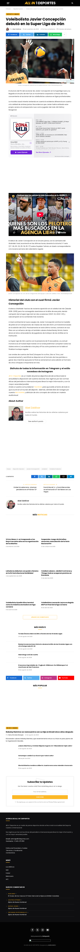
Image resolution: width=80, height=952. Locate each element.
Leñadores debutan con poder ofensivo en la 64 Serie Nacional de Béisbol (22, 572)
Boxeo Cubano (12, 728)
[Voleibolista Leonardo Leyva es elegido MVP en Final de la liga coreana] (57, 591)
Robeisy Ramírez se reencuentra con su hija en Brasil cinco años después (39, 732)
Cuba (9, 469)
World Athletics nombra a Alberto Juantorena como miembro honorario (45, 765)
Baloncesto (9, 876)
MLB (7, 870)
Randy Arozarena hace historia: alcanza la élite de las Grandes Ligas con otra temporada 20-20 (45, 645)
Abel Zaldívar (16, 29)
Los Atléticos (10, 867)
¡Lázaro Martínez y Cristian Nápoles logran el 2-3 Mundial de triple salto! (45, 746)
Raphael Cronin (13, 906)
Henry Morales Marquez (16, 735)
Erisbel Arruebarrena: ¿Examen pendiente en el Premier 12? (25, 488)
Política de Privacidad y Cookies (16, 848)
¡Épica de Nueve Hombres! (17, 902)
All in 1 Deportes (15, 376)
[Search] (72, 3)
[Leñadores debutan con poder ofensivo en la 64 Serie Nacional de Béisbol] (22, 559)
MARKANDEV (52, 945)
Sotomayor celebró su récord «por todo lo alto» (36, 756)
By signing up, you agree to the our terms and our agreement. (41, 802)
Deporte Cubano (13, 14)
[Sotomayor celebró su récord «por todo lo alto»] (11, 758)
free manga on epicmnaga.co (17, 912)
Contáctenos (10, 853)
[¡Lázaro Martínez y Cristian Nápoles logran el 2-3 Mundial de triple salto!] (11, 748)
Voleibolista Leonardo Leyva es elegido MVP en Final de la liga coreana (57, 604)
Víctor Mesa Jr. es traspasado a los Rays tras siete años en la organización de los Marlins (22, 541)
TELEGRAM (38, 387)
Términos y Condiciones (14, 850)
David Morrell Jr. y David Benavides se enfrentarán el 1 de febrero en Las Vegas (57, 489)
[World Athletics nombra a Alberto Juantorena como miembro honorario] (11, 768)
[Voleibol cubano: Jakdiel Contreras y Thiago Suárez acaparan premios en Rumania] (57, 559)
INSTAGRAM (19, 392)
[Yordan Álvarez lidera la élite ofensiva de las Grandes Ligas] (11, 636)
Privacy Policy (53, 802)
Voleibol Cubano (55, 469)
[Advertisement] (40, 175)
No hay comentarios (48, 29)
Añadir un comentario (40, 617)
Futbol (8, 873)
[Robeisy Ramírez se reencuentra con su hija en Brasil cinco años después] (40, 710)
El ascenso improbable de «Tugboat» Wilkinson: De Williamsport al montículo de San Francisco (43, 666)
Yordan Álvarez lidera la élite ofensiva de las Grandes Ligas (40, 634)
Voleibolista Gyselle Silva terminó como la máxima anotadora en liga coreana (21, 605)
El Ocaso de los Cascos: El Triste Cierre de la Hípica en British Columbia (33, 896)
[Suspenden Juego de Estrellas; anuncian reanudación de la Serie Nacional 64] (57, 527)
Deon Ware (11, 893)
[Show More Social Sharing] (64, 34)
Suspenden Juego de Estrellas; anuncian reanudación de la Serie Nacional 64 (55, 541)
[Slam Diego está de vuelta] (11, 657)
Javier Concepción (33, 469)
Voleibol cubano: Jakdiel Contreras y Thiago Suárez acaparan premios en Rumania (56, 573)
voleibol (44, 469)
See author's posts (35, 421)
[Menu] (8, 3)
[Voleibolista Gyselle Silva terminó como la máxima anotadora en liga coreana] (22, 591)
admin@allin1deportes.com (19, 839)
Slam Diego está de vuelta (28, 655)
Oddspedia (45, 936)
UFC (7, 879)
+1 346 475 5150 (19, 841)
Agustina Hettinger (14, 900)
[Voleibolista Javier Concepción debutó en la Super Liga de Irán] (40, 61)
